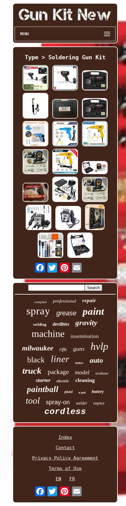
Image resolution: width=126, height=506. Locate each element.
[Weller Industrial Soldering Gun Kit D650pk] (94, 108)
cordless (65, 411)
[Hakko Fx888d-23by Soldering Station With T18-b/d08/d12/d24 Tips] (35, 162)
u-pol (82, 392)
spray (38, 311)
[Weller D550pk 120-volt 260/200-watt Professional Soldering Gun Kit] (80, 246)
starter (43, 380)
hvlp (99, 346)
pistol (68, 392)
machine (48, 333)
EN (58, 479)
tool (33, 400)
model (82, 372)
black (36, 359)
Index (65, 437)
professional (64, 301)
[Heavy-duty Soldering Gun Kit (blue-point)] (65, 109)
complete (40, 302)
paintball (42, 389)
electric (63, 381)
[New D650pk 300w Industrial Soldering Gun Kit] (65, 78)
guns (78, 349)
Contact (65, 447)
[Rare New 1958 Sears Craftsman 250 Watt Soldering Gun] (35, 193)
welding (39, 324)
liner (60, 359)
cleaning (85, 380)
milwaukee (37, 348)
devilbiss (61, 324)
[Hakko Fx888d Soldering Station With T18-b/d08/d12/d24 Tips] (94, 190)
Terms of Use (65, 468)
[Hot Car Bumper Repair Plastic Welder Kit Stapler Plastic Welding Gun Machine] (35, 134)
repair (89, 300)
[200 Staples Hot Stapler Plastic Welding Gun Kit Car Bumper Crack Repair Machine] (65, 162)
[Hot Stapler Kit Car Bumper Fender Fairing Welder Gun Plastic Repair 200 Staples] (65, 134)
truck (32, 371)
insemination (85, 336)
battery (98, 391)
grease (66, 313)
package (58, 372)
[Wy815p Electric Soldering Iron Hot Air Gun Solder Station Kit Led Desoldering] (65, 190)
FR (72, 479)
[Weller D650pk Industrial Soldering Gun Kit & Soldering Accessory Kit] (94, 168)
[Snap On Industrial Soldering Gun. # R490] (94, 218)
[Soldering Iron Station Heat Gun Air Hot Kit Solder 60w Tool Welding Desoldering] (38, 218)
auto (96, 360)
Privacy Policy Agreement (65, 458)
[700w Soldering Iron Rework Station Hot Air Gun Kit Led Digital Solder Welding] (68, 218)
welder (81, 403)
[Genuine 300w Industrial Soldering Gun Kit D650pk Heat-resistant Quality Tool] (35, 78)
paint (93, 311)
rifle (63, 349)
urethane (101, 373)
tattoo (79, 363)
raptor (99, 403)
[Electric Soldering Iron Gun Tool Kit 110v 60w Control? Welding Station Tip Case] (50, 246)
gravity (86, 322)
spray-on (58, 402)
